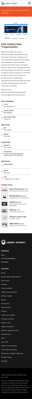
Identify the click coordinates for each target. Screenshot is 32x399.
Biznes (3, 273)
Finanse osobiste (6, 288)
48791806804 (8, 113)
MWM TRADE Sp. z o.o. (16, 224)
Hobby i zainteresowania (9, 292)
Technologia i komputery (9, 349)
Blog (2, 255)
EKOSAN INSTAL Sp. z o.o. (17, 196)
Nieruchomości (6, 307)
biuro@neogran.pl (9, 106)
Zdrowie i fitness (6, 357)
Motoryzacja (5, 303)
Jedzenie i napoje (6, 296)
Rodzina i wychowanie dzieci (10, 330)
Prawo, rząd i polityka (8, 315)
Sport (3, 338)
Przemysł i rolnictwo (7, 319)
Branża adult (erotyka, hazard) (10, 277)
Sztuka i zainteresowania (9, 346)
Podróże (4, 311)
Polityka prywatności (8, 258)
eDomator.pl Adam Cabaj (17, 217)
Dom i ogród (8, 147)
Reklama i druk (6, 323)
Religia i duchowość (7, 326)
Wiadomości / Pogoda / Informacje (12, 353)
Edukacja (4, 284)
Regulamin (4, 262)
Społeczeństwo (6, 334)
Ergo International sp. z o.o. (18, 189)
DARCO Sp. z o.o (14, 210)
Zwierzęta (4, 361)
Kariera (3, 300)
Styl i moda (4, 342)
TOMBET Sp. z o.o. (15, 202)
